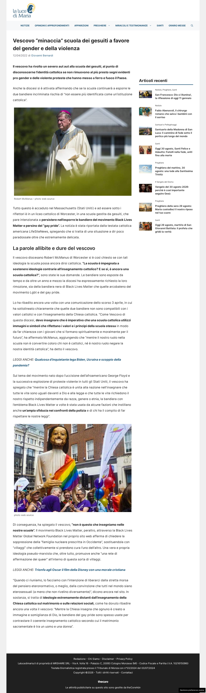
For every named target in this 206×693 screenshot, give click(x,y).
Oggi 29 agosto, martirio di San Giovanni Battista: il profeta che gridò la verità (173, 228)
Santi (160, 25)
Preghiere (100, 25)
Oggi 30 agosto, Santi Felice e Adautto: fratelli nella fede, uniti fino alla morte (173, 152)
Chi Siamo (94, 658)
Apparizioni (81, 25)
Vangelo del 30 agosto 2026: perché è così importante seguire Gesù (172, 190)
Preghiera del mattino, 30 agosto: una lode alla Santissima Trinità (174, 171)
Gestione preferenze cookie (192, 690)
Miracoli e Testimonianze (131, 25)
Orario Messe (177, 25)
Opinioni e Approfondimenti (52, 25)
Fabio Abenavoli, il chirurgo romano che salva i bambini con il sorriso (173, 114)
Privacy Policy (124, 658)
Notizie (25, 25)
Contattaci (127, 672)
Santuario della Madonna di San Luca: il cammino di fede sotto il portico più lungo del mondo (173, 133)
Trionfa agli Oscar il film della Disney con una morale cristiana (80, 570)
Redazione (80, 658)
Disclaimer (108, 658)
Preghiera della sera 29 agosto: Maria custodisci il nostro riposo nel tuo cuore (174, 209)
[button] (192, 25)
